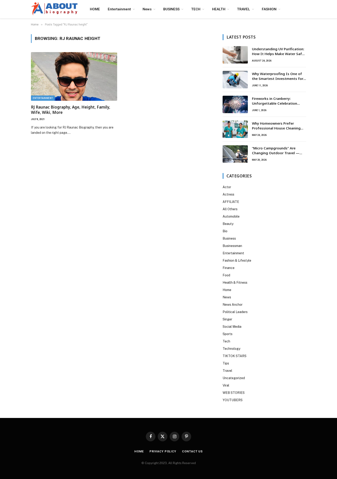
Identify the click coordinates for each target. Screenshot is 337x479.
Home (227, 290)
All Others (230, 209)
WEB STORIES (234, 393)
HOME (95, 9)
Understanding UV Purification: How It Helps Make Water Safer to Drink (278, 51)
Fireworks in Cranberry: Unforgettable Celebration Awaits (274, 101)
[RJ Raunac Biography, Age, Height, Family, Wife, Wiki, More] (74, 76)
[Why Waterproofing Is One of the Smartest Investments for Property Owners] (235, 79)
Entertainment (119, 9)
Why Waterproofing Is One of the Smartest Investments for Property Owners (277, 76)
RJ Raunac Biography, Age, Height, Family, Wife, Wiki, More (70, 109)
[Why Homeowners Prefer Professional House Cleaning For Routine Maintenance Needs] (235, 129)
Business (229, 238)
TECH (195, 9)
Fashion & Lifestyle (237, 260)
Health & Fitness (235, 282)
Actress (228, 194)
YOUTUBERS (233, 400)
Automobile (231, 216)
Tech (226, 341)
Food (226, 275)
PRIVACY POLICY (162, 451)
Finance (229, 268)
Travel (227, 371)
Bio (225, 231)
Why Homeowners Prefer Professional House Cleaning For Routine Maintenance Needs (279, 126)
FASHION (269, 9)
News (147, 9)
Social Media (232, 326)
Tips (226, 363)
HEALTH (218, 9)
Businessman (232, 246)
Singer (227, 319)
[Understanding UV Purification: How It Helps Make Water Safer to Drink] (235, 55)
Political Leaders (235, 312)
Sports (227, 334)
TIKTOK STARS (234, 356)
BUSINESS (171, 9)
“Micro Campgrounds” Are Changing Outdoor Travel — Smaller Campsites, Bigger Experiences (275, 151)
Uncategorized (234, 378)
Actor (227, 187)
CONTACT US (192, 451)
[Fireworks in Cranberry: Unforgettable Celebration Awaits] (235, 104)
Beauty (228, 224)
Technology (231, 348)
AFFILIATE (231, 202)
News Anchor (233, 304)
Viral (226, 385)
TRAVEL (243, 9)
